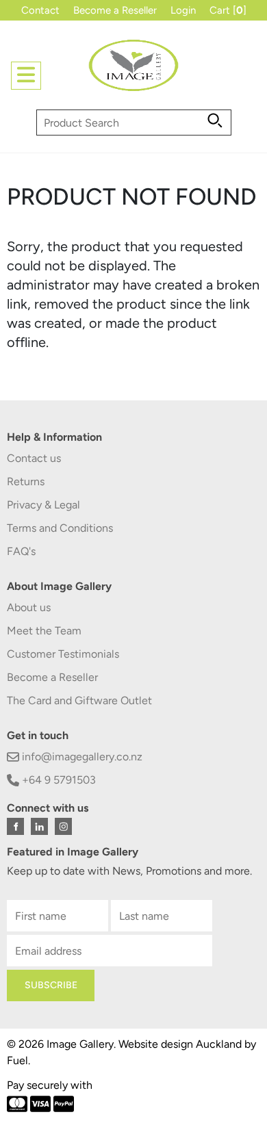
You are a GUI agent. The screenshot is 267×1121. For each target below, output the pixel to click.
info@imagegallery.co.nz (80, 756)
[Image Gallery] (133, 70)
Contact (40, 10)
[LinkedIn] (39, 826)
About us (29, 607)
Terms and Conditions (60, 527)
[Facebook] (15, 826)
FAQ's (21, 551)
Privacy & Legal (43, 504)
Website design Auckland (180, 1044)
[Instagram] (63, 826)
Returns (25, 481)
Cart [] (227, 10)
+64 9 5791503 (57, 779)
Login (183, 10)
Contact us (34, 458)
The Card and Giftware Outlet (79, 700)
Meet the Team (44, 630)
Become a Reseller (115, 10)
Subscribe (51, 985)
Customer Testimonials (63, 653)
